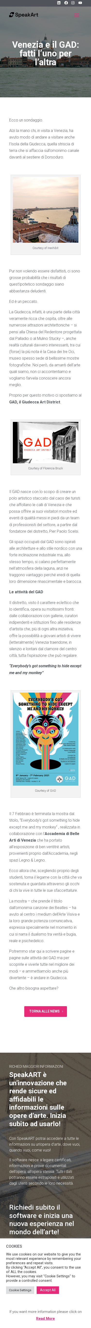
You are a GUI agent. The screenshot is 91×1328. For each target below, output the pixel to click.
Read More (45, 1318)
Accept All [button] (48, 1290)
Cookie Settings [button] (20, 1290)
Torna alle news (44, 1011)
